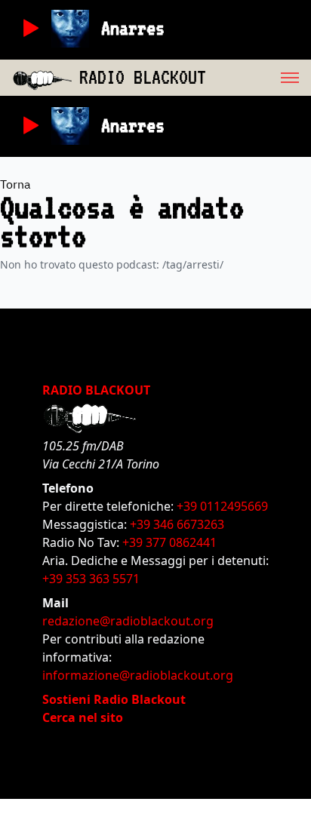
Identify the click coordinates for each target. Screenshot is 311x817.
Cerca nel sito (82, 717)
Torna (15, 184)
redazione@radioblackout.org (128, 621)
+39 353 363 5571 (91, 578)
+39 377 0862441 (169, 542)
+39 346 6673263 (177, 524)
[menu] (258, 78)
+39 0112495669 (222, 506)
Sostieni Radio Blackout (114, 699)
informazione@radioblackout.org (137, 675)
